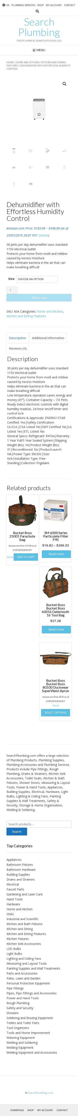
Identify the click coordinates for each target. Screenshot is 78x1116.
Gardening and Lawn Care (24, 894)
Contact (69, 5)
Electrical (12, 884)
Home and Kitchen (27, 62)
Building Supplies (18, 874)
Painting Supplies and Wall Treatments (33, 968)
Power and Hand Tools (22, 998)
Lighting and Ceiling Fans (23, 958)
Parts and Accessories (21, 973)
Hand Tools (14, 899)
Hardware (13, 904)
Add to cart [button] (25, 557)
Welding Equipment (19, 1047)
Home (10, 62)
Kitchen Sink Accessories (23, 944)
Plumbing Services (23, 5)
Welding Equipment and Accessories (31, 1052)
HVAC (10, 914)
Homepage (17, 1110)
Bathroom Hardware (21, 869)
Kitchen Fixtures (17, 939)
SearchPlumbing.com (40, 1092)
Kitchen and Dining (19, 929)
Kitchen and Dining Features (26, 316)
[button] (64, 84)
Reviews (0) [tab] (18, 348)
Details (43, 235)
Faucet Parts (15, 889)
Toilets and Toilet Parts (22, 1023)
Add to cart (39, 297)
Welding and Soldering (21, 1043)
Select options (56, 712)
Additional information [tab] (48, 338)
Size (11, 279)
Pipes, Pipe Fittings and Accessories (31, 993)
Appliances (13, 860)
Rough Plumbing (17, 1003)
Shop (40, 5)
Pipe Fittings (15, 988)
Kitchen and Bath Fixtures (24, 924)
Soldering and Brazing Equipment (29, 1018)
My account (54, 5)
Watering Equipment (20, 1038)
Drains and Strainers (20, 879)
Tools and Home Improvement (28, 1033)
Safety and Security (19, 1008)
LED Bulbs (13, 949)
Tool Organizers (17, 1028)
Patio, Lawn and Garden (23, 978)
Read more (56, 554)
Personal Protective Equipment (28, 983)
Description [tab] (17, 338)
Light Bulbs (14, 954)
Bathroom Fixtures (19, 865)
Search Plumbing (39, 27)
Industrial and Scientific (22, 919)
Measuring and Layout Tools (26, 963)
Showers (12, 1013)
